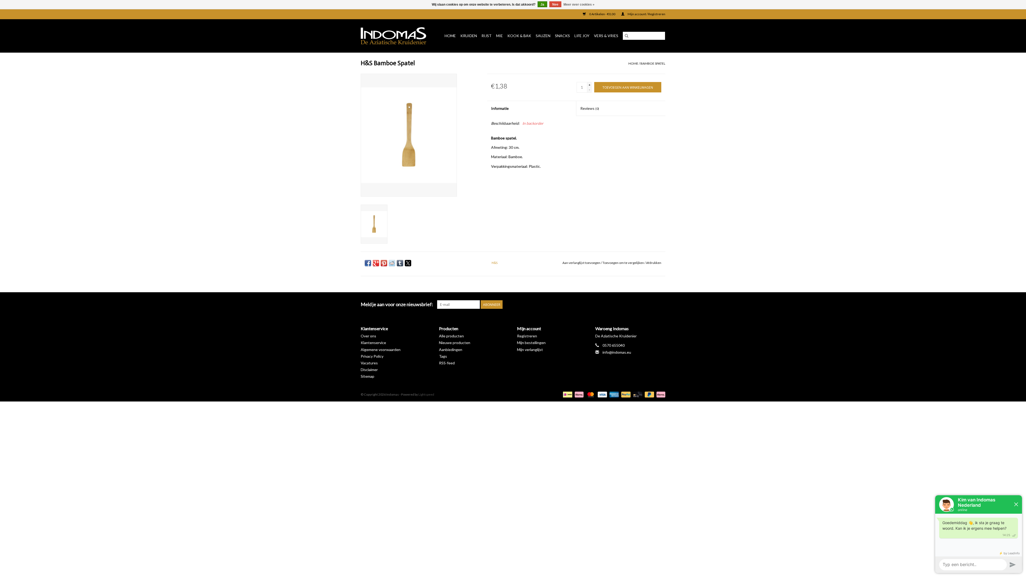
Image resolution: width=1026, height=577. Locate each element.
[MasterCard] (590, 394)
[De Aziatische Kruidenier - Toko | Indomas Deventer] (395, 35)
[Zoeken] (627, 36)
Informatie (500, 108)
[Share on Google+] (376, 263)
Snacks (562, 35)
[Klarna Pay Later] (660, 394)
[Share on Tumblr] (400, 263)
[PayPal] (625, 394)
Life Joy (581, 35)
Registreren (527, 336)
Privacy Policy (372, 356)
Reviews (589, 108)
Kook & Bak (519, 35)
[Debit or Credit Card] (637, 394)
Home (450, 35)
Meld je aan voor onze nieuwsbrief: (397, 304)
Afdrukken (653, 263)
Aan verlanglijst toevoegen (581, 263)
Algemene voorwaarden (381, 349)
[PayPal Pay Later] (649, 394)
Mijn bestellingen (531, 342)
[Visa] (602, 394)
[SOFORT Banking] (578, 394)
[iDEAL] (567, 394)
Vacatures (369, 363)
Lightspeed (426, 394)
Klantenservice (373, 342)
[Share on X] (408, 263)
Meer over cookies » (578, 4)
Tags (443, 356)
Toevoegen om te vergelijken (623, 263)
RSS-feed (447, 363)
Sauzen (543, 35)
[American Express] (613, 394)
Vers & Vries (606, 35)
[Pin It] (384, 263)
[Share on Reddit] (392, 263)
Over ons (368, 336)
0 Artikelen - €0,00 (602, 14)
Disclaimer (369, 369)
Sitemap (367, 376)
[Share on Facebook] (368, 263)
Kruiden (468, 35)
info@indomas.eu (617, 352)
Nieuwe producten (454, 342)
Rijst (486, 35)
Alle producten (451, 336)
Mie (499, 35)
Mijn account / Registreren (646, 14)
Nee (555, 4)
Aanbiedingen (450, 349)
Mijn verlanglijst (530, 349)
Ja (542, 4)
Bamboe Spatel (652, 63)
